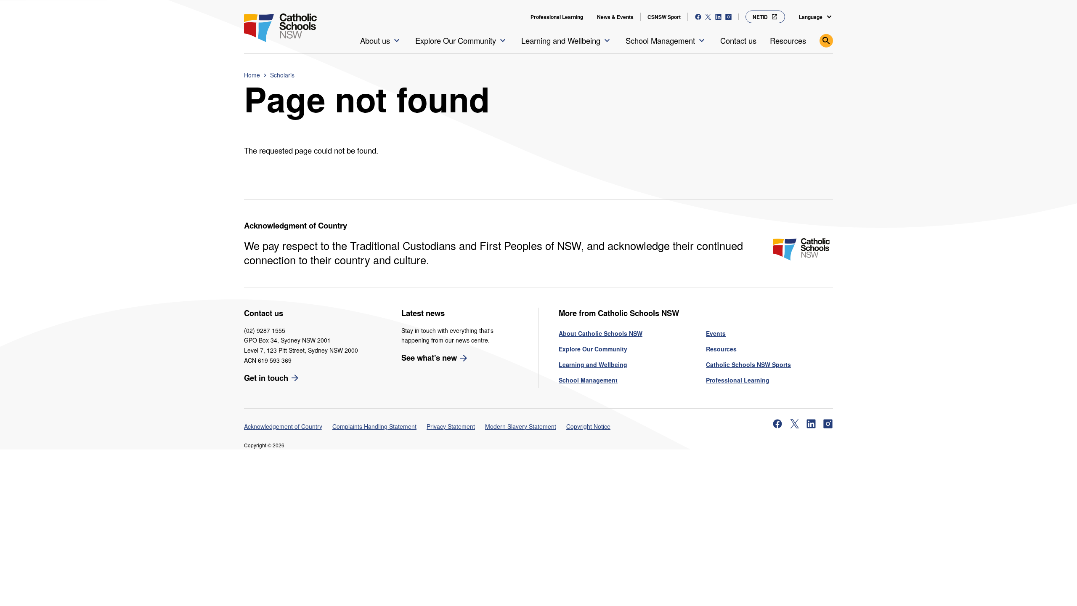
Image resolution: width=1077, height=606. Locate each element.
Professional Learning (557, 17)
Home (252, 75)
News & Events (615, 17)
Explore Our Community (593, 349)
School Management (588, 380)
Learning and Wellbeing (593, 364)
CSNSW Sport (664, 17)
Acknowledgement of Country (283, 426)
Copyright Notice (588, 426)
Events (716, 333)
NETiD (760, 17)
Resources (721, 349)
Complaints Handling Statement (374, 426)
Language (810, 17)
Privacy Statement (451, 426)
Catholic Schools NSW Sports (748, 364)
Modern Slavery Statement (520, 426)
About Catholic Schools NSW (600, 333)
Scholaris (282, 75)
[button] (381, 40)
